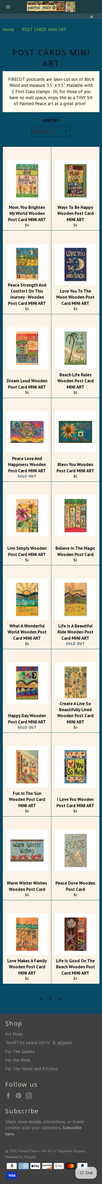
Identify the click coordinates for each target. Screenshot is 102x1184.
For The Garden (20, 1051)
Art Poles (14, 1034)
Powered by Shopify (20, 1157)
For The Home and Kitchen (31, 1069)
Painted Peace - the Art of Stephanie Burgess (52, 1151)
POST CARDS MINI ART (44, 29)
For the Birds (17, 1060)
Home (8, 29)
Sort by (51, 120)
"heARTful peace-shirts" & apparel (38, 1043)
